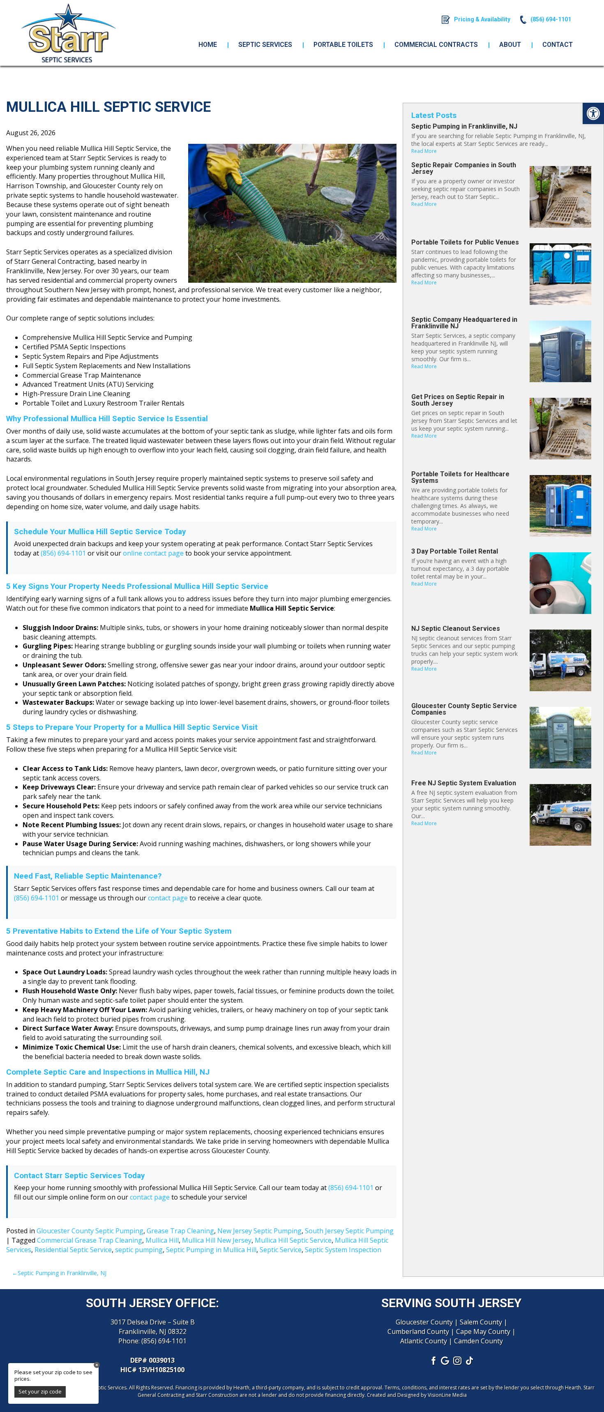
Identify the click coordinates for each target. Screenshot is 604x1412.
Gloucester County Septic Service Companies (464, 709)
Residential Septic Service (73, 1249)
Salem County (481, 1322)
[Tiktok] (470, 1360)
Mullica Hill (162, 1240)
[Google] (445, 1360)
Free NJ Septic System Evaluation (463, 783)
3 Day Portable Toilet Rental (454, 551)
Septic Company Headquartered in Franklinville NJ (464, 323)
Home (207, 44)
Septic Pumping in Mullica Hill (211, 1249)
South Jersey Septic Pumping (349, 1230)
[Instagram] (457, 1360)
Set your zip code (40, 1391)
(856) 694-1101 (63, 553)
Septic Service (281, 1249)
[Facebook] (433, 1360)
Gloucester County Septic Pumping (90, 1230)
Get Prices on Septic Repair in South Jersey (457, 400)
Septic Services (265, 44)
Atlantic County (423, 1340)
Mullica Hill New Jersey (216, 1240)
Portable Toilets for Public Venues (465, 242)
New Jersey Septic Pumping (259, 1230)
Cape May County (483, 1331)
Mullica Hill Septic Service (293, 1240)
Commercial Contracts (436, 44)
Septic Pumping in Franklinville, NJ (62, 1273)
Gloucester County (424, 1322)
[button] (593, 113)
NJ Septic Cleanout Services (455, 628)
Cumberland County (418, 1331)
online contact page (153, 553)
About (510, 44)
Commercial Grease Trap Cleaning (89, 1240)
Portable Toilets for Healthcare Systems (460, 477)
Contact (557, 44)
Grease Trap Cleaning (180, 1230)
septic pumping (139, 1249)
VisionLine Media (447, 1394)
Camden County (478, 1340)
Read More (424, 151)
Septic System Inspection (343, 1249)
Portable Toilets (343, 44)
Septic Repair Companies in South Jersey (463, 168)
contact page (168, 897)
